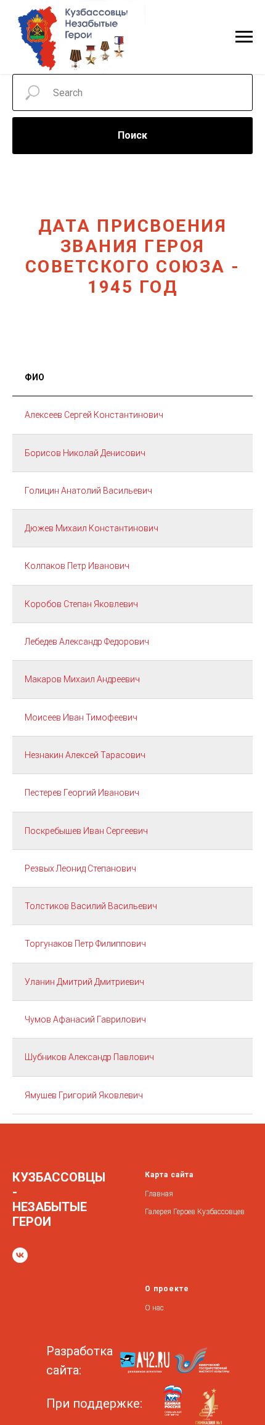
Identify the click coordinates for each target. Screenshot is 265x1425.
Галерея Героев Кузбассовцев (195, 1211)
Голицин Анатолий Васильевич (88, 491)
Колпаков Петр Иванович (77, 566)
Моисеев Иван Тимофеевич (81, 717)
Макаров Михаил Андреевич (82, 679)
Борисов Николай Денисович (85, 453)
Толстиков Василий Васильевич (91, 906)
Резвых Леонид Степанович (80, 868)
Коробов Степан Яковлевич (81, 604)
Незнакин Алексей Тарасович (85, 755)
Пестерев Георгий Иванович (82, 793)
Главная (159, 1194)
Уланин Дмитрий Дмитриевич (84, 982)
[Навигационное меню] (244, 37)
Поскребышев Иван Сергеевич (86, 831)
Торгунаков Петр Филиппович (85, 944)
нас (158, 1308)
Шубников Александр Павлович (89, 1057)
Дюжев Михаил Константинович (91, 528)
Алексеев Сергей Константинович (94, 415)
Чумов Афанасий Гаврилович (85, 1019)
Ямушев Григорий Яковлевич (84, 1095)
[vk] (20, 1255)
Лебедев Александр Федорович (87, 642)
